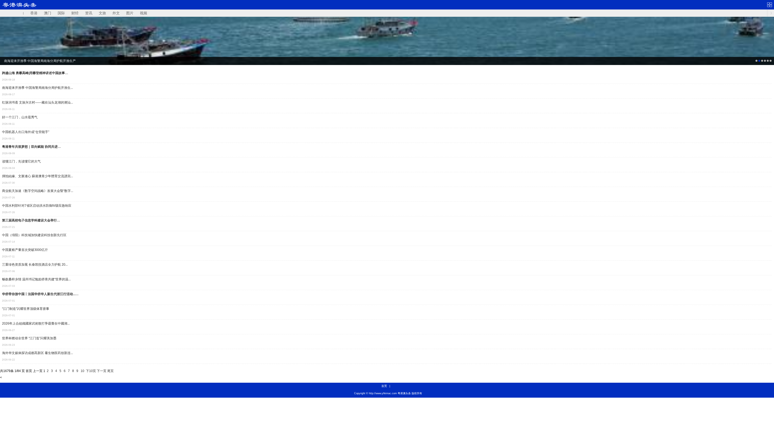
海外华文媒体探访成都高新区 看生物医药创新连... (37, 353)
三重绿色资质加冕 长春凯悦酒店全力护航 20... (35, 264)
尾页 (110, 371)
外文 (116, 13)
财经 (75, 13)
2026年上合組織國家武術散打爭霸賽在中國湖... (36, 323)
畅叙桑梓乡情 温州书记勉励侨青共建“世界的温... (36, 279)
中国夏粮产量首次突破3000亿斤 (25, 250)
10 (82, 371)
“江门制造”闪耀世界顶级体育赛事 (25, 308)
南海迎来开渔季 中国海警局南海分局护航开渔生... (37, 87)
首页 (384, 386)
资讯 (88, 13)
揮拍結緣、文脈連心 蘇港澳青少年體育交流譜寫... (37, 176)
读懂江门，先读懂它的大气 (21, 161)
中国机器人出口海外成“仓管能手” (25, 132)
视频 (143, 13)
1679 (6, 371)
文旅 (102, 13)
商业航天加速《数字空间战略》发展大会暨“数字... (37, 191)
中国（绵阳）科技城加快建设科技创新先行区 (34, 235)
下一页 (101, 371)
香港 (33, 13)
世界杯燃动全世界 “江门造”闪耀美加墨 (29, 338)
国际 (61, 13)
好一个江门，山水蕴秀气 (19, 117)
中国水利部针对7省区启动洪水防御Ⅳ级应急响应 (36, 205)
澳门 (47, 13)
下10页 (91, 371)
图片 (129, 13)
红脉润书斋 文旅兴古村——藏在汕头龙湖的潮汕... (37, 102)
